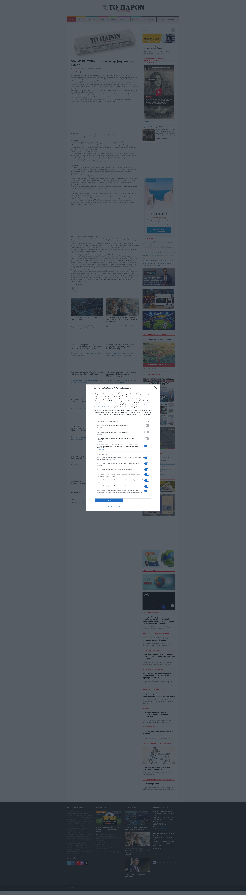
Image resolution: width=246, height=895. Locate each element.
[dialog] (123, 447)
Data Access (123, 507)
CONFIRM (109, 500)
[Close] (156, 388)
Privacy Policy (134, 507)
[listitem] (123, 421)
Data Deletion (112, 507)
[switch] (146, 425)
